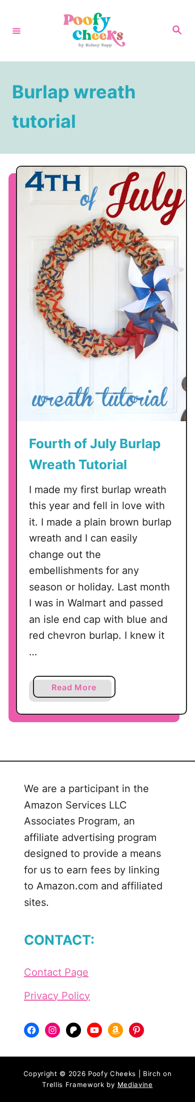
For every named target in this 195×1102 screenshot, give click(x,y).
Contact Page (56, 972)
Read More (78, 690)
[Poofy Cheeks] (96, 30)
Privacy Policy (57, 996)
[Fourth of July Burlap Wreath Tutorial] (101, 294)
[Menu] (16, 30)
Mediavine (135, 1085)
